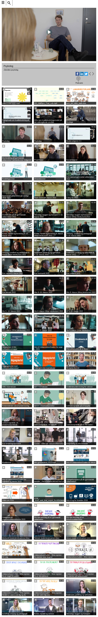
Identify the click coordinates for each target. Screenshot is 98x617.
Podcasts (79, 83)
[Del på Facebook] (77, 75)
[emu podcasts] (78, 79)
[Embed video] (91, 74)
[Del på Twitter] (86, 75)
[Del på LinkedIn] (82, 75)
